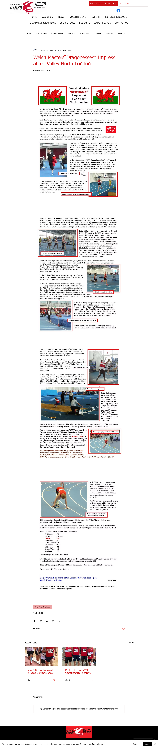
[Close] (155, 744)
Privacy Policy (97, 744)
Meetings (109, 33)
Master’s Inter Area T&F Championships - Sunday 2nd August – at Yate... (77, 671)
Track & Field (41, 33)
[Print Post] (59, 621)
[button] (130, 34)
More (120, 33)
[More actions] (123, 50)
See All (131, 642)
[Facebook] (118, 10)
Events (98, 33)
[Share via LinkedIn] (46, 621)
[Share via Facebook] (34, 621)
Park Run (71, 33)
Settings (136, 744)
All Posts (27, 33)
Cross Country (57, 33)
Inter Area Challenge (42, 607)
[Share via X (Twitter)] (40, 621)
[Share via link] (52, 621)
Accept (147, 744)
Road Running (85, 33)
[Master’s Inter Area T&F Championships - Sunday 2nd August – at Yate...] (79, 656)
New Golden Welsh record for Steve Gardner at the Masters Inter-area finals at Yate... (41, 671)
